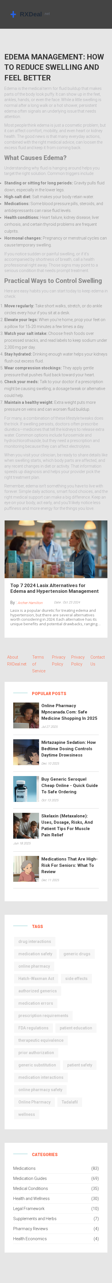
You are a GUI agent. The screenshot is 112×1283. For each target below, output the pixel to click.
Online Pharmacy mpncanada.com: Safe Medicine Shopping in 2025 (69, 712)
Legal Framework (29, 1208)
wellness (26, 1114)
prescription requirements (43, 1015)
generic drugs (76, 954)
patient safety (79, 1065)
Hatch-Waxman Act (36, 978)
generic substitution (37, 1065)
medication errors (35, 1003)
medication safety (35, 954)
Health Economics (30, 1238)
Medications (24, 1168)
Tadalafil (70, 1102)
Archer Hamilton (30, 603)
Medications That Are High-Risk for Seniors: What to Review (69, 865)
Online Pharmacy (34, 1102)
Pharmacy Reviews (30, 1228)
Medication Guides (30, 1178)
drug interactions (34, 941)
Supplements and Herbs (35, 1218)
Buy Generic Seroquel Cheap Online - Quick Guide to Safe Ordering (69, 785)
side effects (76, 978)
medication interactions (40, 1077)
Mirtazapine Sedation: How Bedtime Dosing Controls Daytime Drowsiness (68, 749)
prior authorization (36, 1052)
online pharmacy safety (40, 1089)
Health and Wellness (31, 1198)
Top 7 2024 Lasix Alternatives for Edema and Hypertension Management (54, 588)
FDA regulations (33, 1028)
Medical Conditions (30, 1188)
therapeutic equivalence (40, 1040)
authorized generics (37, 991)
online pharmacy (34, 966)
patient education (76, 1028)
